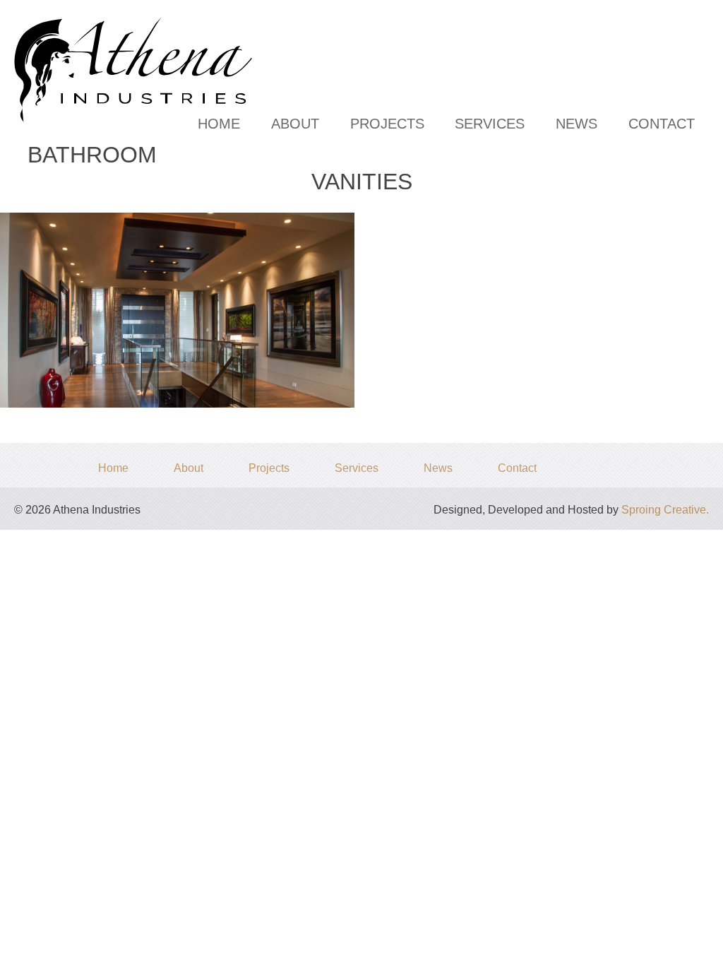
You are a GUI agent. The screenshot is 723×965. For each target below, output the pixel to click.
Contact (661, 123)
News (576, 123)
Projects (387, 123)
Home (219, 123)
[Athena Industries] (154, 28)
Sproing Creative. (665, 510)
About (295, 123)
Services (490, 123)
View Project (181, 260)
